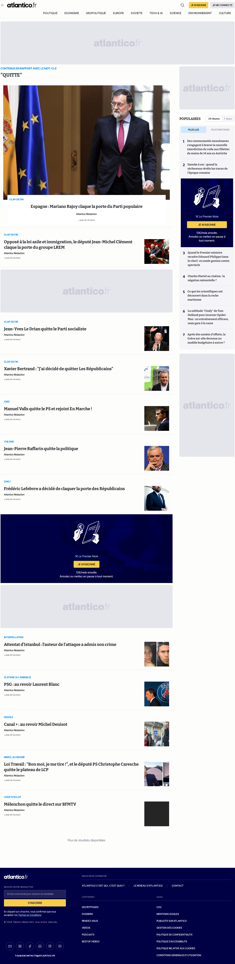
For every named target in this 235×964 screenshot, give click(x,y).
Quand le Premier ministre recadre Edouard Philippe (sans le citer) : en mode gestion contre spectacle (208, 259)
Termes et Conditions (29, 914)
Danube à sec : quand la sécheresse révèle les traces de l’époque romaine (208, 168)
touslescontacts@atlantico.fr (35, 955)
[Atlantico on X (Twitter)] (20, 946)
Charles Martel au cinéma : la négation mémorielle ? (206, 278)
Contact (178, 885)
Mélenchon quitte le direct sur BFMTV (40, 804)
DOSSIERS (87, 913)
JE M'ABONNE (198, 5)
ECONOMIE (72, 13)
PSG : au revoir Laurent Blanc (31, 684)
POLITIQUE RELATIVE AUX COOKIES (176, 948)
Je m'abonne (86, 564)
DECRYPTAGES (90, 907)
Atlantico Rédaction (86, 213)
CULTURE (225, 13)
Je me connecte (222, 5)
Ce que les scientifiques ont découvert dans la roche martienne (205, 295)
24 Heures (214, 118)
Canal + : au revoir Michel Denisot (35, 724)
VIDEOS (86, 927)
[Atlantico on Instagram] (50, 946)
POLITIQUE (50, 13)
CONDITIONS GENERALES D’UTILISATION (179, 955)
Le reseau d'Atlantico (148, 885)
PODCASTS (88, 934)
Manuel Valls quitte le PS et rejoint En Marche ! (48, 408)
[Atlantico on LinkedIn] (40, 946)
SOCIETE (136, 13)
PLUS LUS (193, 129)
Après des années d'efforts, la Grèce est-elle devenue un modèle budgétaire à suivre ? (207, 338)
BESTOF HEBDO (90, 941)
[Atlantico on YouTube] (60, 946)
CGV (159, 907)
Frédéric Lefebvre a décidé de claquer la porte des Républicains (64, 488)
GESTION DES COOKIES (169, 927)
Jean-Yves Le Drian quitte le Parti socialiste (45, 329)
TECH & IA (156, 13)
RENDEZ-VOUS (90, 920)
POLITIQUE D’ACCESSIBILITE (172, 941)
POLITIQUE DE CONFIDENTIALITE (175, 934)
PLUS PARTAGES (220, 129)
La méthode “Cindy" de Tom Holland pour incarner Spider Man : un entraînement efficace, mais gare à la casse (208, 317)
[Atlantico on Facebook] (30, 946)
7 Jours (228, 118)
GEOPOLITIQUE (96, 13)
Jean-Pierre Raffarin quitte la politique (41, 448)
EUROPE (118, 13)
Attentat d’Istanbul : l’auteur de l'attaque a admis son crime (60, 644)
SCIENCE (175, 13)
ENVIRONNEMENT (200, 13)
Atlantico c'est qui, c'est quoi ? (103, 885)
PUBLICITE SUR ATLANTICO (172, 920)
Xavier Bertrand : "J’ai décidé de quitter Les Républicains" (58, 368)
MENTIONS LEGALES (168, 913)
